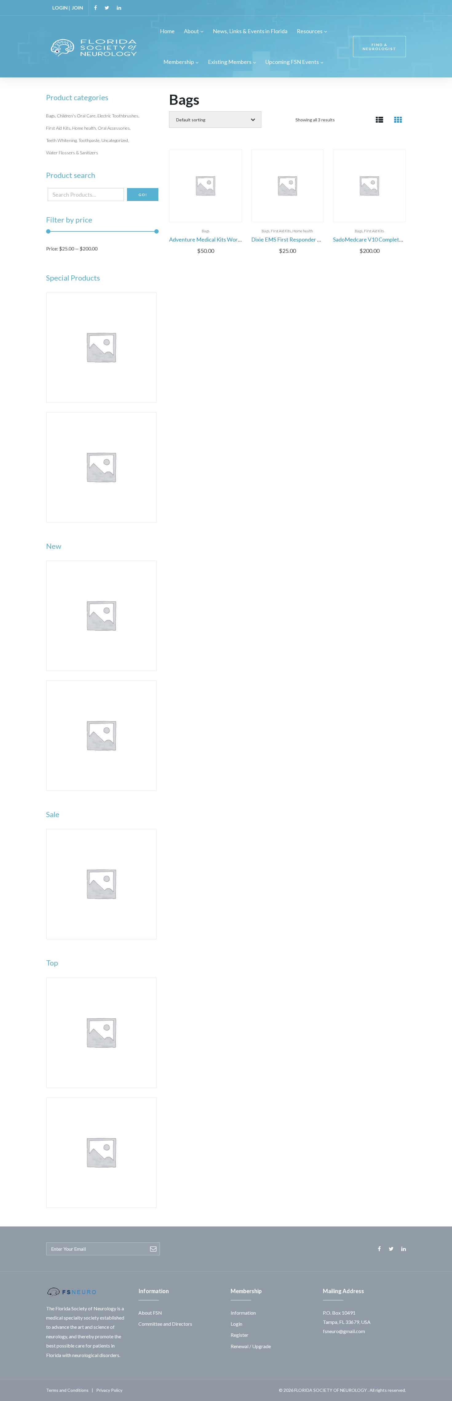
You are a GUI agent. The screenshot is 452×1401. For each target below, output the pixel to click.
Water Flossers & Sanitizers (72, 152)
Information (243, 1313)
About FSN (150, 1313)
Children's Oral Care (76, 115)
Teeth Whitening (61, 140)
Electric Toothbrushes (117, 115)
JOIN (77, 7)
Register (239, 1335)
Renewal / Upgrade (251, 1346)
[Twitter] (107, 7)
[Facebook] (95, 7)
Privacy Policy (109, 1390)
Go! (142, 194)
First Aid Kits (281, 231)
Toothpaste (89, 140)
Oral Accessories (114, 128)
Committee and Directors (165, 1324)
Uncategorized (114, 140)
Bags (205, 231)
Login (236, 1324)
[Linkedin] (119, 7)
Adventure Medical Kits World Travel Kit (217, 239)
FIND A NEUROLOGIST (379, 46)
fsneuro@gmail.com (344, 1331)
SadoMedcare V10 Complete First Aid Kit (382, 239)
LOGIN (60, 7)
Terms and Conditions (67, 1390)
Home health (302, 231)
